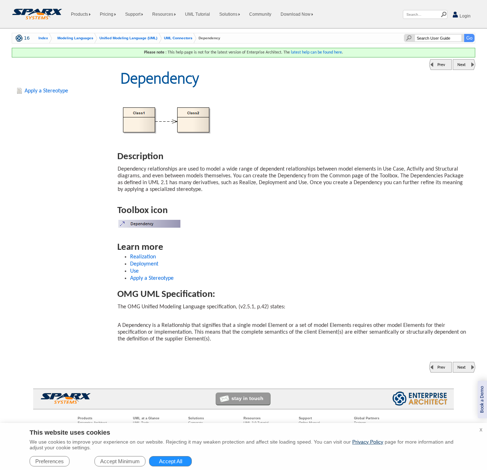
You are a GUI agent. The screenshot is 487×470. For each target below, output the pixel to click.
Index (43, 38)
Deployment (144, 264)
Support (133, 14)
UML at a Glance (146, 418)
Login (464, 16)
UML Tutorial (197, 14)
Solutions (229, 14)
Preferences (49, 461)
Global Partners (366, 418)
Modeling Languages (75, 38)
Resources (163, 14)
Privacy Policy (367, 442)
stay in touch (247, 398)
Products (80, 14)
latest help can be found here (316, 52)
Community (260, 14)
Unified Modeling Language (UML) (128, 38)
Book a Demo (482, 399)
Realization (143, 257)
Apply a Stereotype (152, 278)
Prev (441, 65)
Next (461, 65)
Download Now (296, 14)
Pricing (107, 14)
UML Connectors (178, 38)
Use (134, 271)
